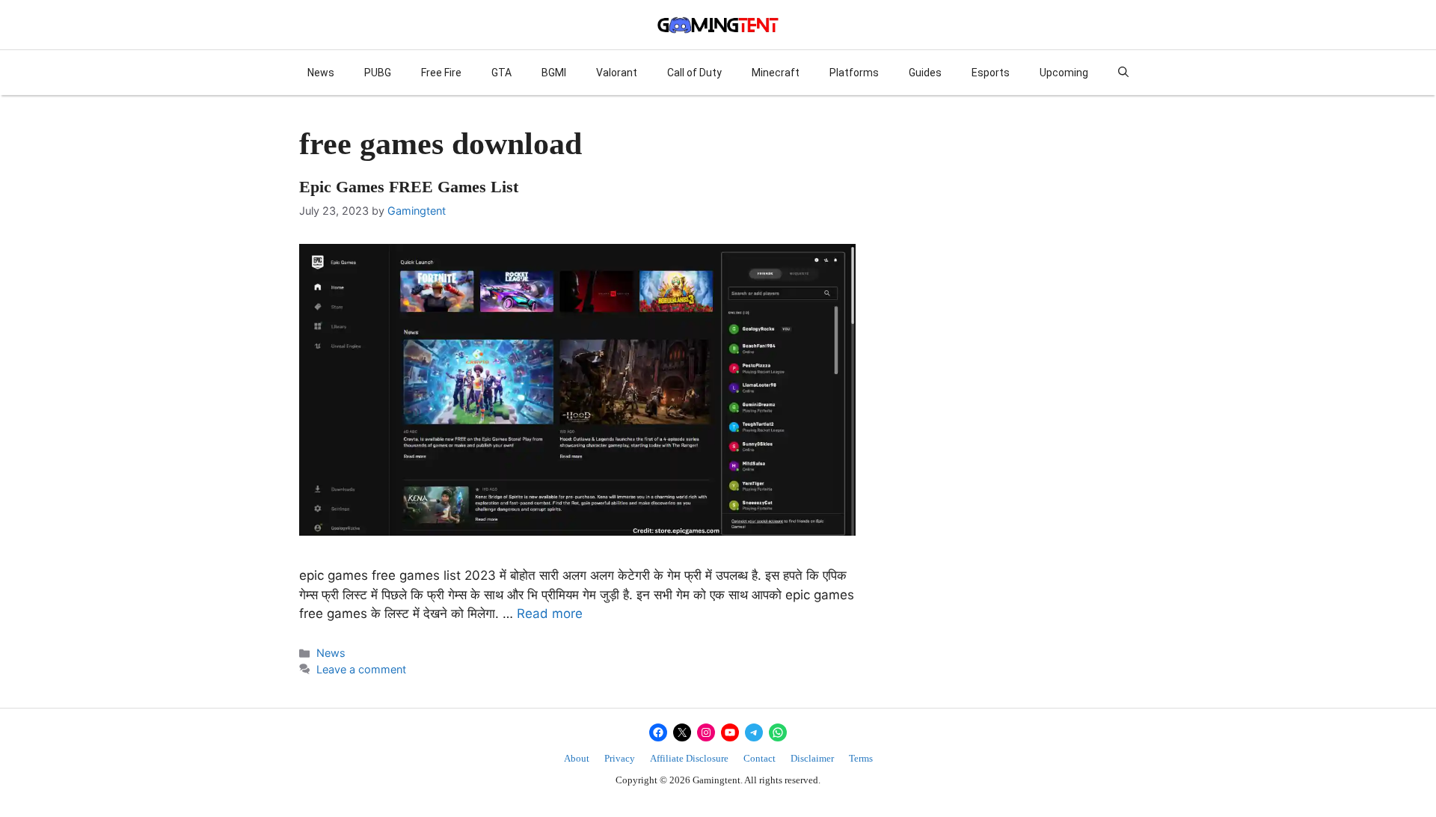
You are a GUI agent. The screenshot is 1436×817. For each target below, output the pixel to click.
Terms (861, 758)
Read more (550, 613)
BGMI (553, 73)
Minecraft (776, 73)
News (320, 73)
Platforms (854, 73)
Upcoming (1064, 73)
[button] (1123, 72)
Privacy (619, 758)
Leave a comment (361, 669)
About (576, 758)
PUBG (377, 73)
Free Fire (441, 73)
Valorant (616, 73)
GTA (501, 73)
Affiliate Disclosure (689, 758)
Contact (759, 758)
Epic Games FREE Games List (408, 186)
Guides (925, 73)
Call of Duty (694, 73)
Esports (991, 73)
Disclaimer (812, 758)
